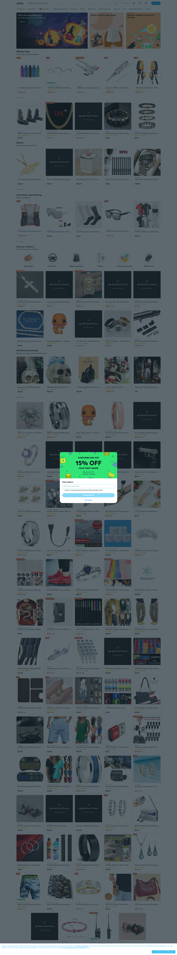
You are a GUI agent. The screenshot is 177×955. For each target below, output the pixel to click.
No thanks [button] (88, 500)
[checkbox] (63, 490)
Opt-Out (162, 952)
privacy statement (82, 946)
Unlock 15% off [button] (88, 495)
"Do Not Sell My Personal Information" (74, 947)
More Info (171, 952)
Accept (155, 952)
